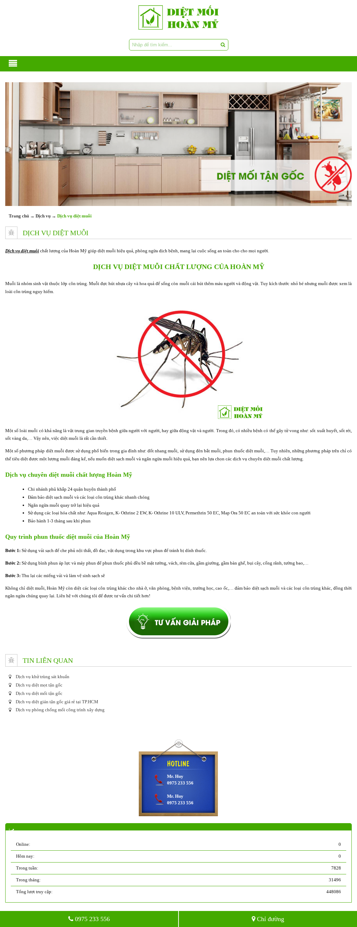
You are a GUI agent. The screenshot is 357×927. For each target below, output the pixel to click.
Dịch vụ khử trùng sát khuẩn (42, 676)
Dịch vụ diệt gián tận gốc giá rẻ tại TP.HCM (56, 701)
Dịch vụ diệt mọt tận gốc (38, 685)
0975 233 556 (91, 918)
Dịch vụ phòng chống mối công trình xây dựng (60, 709)
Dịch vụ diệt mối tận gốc (38, 693)
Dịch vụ (43, 216)
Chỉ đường (269, 918)
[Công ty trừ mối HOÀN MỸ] (178, 17)
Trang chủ (19, 216)
